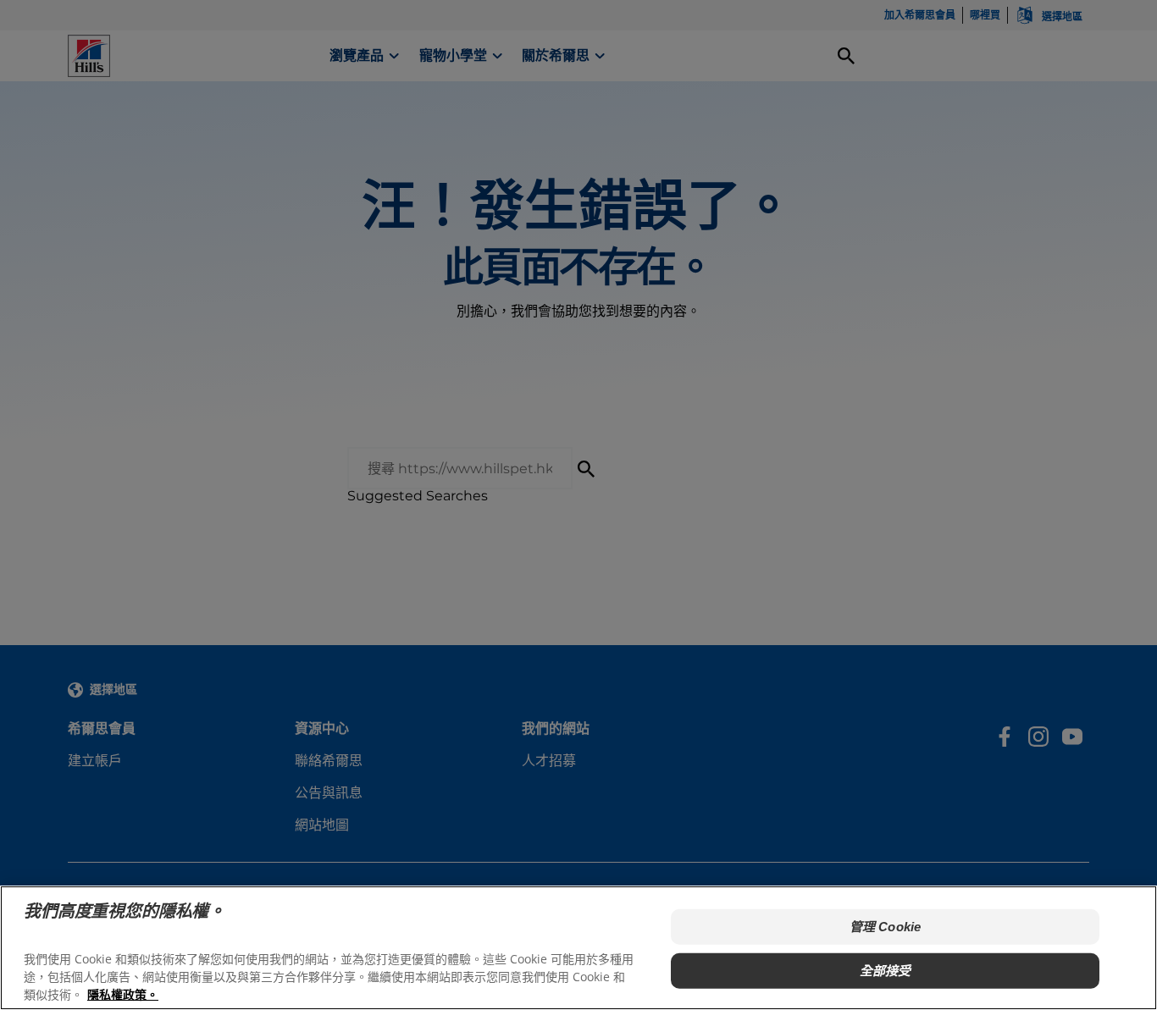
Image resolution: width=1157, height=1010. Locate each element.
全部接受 (885, 970)
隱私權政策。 (122, 993)
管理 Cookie (885, 926)
